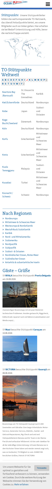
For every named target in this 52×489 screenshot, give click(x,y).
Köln (4, 128)
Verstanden (41, 468)
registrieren (31, 8)
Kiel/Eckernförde (10, 102)
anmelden (44, 8)
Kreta (5, 154)
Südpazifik (10, 247)
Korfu (5, 139)
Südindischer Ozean (15, 258)
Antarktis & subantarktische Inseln (22, 262)
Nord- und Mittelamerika (17, 236)
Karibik (8, 233)
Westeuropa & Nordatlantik (19, 225)
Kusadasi (6, 182)
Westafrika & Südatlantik (17, 229)
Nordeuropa (11, 218)
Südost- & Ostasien (14, 251)
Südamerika (11, 240)
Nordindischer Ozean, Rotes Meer (22, 254)
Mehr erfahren (21, 484)
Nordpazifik (11, 244)
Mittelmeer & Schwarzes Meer (20, 222)
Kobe (4, 111)
